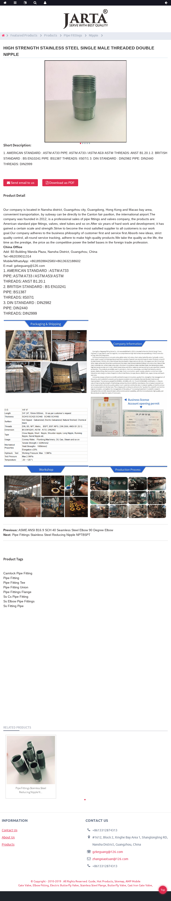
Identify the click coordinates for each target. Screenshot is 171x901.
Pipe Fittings (73, 35)
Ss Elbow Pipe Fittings (19, 601)
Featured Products (23, 35)
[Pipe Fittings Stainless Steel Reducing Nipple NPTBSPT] (31, 760)
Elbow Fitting (41, 885)
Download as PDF (62, 182)
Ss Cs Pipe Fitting (15, 596)
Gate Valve (24, 885)
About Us (8, 837)
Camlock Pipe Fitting (17, 573)
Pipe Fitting (11, 578)
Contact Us (9, 830)
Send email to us (22, 182)
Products (50, 35)
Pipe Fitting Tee (14, 582)
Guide (92, 881)
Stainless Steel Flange (93, 885)
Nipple (93, 35)
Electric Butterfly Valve (64, 885)
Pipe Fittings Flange (17, 592)
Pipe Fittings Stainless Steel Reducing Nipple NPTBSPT (51, 535)
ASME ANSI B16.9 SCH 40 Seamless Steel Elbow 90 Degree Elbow (65, 530)
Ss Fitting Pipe (13, 606)
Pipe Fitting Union (15, 587)
